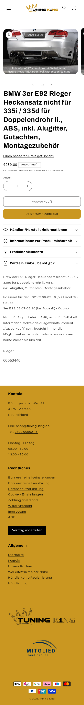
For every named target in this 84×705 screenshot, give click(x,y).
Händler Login (19, 583)
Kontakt (14, 560)
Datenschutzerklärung (26, 489)
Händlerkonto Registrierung (30, 577)
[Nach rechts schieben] (51, 84)
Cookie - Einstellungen (25, 494)
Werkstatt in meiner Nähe (28, 572)
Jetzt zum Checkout (42, 213)
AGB (11, 517)
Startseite (16, 555)
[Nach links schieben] (32, 84)
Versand (23, 171)
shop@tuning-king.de (33, 426)
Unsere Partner (20, 566)
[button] (8, 7)
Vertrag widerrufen (27, 530)
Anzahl (7, 177)
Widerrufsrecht (20, 506)
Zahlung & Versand (23, 500)
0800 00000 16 (26, 431)
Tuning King (47, 699)
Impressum (17, 511)
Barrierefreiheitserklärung (29, 483)
